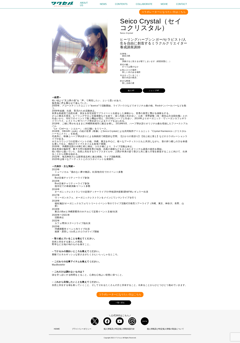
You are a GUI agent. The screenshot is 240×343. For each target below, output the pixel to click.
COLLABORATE (144, 4)
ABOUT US (84, 4)
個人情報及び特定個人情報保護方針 (119, 329)
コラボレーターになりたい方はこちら (163, 12)
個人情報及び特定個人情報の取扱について (165, 329)
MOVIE (164, 4)
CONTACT (181, 4)
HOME (57, 329)
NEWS (103, 4)
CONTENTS (121, 4)
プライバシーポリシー (81, 329)
